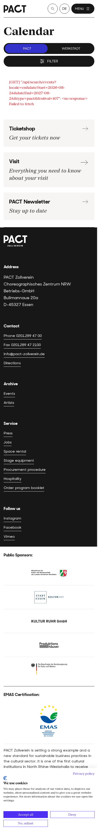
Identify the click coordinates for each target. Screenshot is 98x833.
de (64, 8)
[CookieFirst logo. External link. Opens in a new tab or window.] (5, 778)
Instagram (12, 518)
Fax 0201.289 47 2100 (22, 344)
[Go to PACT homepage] (15, 9)
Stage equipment (19, 460)
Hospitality (12, 478)
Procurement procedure (25, 469)
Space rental (15, 451)
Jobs (8, 442)
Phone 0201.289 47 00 (23, 335)
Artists (9, 402)
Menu (79, 9)
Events (9, 393)
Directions (12, 363)
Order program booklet (24, 487)
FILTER (52, 61)
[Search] (53, 9)
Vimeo (9, 536)
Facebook (12, 527)
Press (8, 433)
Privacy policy (84, 773)
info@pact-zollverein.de (24, 354)
